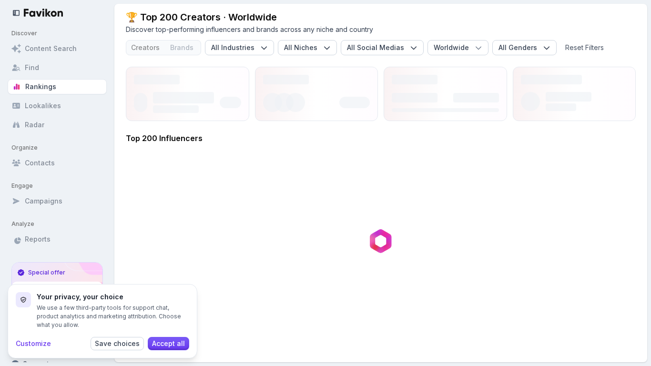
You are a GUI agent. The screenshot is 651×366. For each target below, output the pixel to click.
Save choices (117, 343)
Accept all (168, 343)
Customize (33, 343)
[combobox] (239, 47)
